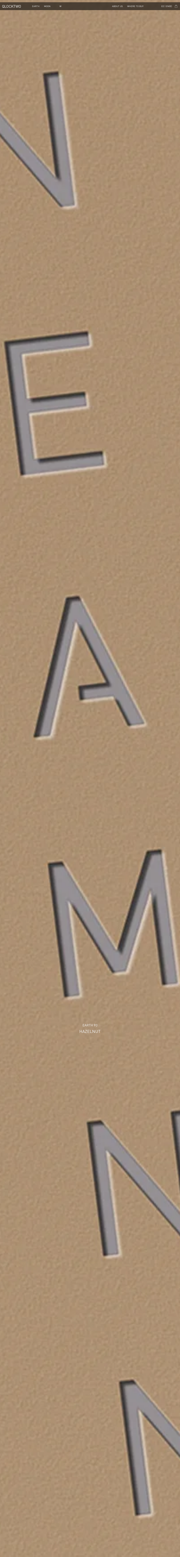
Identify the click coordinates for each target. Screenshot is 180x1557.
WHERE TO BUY (135, 6)
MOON (47, 6)
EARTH (36, 6)
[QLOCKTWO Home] (11, 6)
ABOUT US (117, 6)
